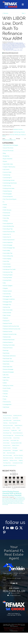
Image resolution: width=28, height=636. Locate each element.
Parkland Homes (17, 129)
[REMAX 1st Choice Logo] (10, 1)
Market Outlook (7, 291)
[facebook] (4, 527)
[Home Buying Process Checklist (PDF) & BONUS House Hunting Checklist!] (14, 481)
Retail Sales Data (7, 366)
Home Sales (6, 440)
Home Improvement (9, 239)
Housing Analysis (7, 274)
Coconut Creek (7, 172)
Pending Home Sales (9, 345)
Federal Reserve (7, 191)
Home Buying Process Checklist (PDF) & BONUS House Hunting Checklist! (11, 493)
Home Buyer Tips (8, 229)
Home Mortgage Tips (9, 247)
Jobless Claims (15, 445)
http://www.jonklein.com (9, 140)
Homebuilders (7, 266)
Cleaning (5, 423)
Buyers (5, 161)
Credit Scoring (7, 185)
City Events (6, 169)
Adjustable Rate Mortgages (12, 42)
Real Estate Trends (8, 361)
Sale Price (5, 380)
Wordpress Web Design (17, 630)
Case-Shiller (15, 418)
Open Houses (7, 315)
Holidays (5, 220)
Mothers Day (6, 307)
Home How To (7, 234)
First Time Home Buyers (9, 199)
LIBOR (21, 50)
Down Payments (13, 423)
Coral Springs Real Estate (10, 183)
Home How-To (7, 237)
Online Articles (7, 312)
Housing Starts (7, 280)
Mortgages (15, 450)
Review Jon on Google (14, 578)
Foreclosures (6, 212)
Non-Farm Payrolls (18, 455)
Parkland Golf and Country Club (14, 46)
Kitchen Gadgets (7, 285)
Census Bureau (16, 420)
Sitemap (5, 627)
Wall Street (6, 407)
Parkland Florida (15, 45)
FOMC (5, 207)
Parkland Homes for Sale (9, 334)
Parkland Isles (8, 47)
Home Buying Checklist (12, 500)
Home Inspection (8, 242)
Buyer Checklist (19, 498)
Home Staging (7, 258)
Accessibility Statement (19, 627)
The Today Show (7, 462)
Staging (21, 460)
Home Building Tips (8, 226)
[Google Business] (16, 527)
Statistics (5, 391)
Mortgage (14, 448)
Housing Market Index (16, 443)
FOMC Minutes (7, 210)
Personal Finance (8, 347)
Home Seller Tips (7, 253)
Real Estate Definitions (9, 355)
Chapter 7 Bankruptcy (9, 166)
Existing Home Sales (8, 188)
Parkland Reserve (15, 47)
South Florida (10, 48)
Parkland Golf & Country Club (11, 326)
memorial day (7, 293)
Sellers (5, 382)
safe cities (5, 374)
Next (23, 13)
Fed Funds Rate (7, 428)
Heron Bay (8, 44)
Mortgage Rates (13, 44)
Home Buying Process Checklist (12, 502)
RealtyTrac (5, 460)
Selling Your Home (8, 385)
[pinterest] (4, 532)
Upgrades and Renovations (9, 465)
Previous (5, 13)
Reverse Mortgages (8, 372)
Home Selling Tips (8, 256)
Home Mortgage (7, 245)
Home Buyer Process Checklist (15, 499)
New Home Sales (20, 44)
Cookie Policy (13, 628)
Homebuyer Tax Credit (9, 269)
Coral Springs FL (11, 43)
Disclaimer (6, 630)
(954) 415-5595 (14, 593)
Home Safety (6, 250)
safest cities (6, 377)
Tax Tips (5, 396)
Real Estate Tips (7, 358)
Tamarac (5, 393)
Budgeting (21, 42)
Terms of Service (20, 628)
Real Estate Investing (8, 458)
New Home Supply (7, 455)
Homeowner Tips (8, 272)
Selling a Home (13, 460)
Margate (5, 288)
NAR (4, 453)
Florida (3, 44)
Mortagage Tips (7, 296)
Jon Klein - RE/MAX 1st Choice (16, 573)
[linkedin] (7, 527)
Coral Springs (5, 43)
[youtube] (12, 527)
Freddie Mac (14, 430)
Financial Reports (8, 196)
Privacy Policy (7, 628)
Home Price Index (7, 438)
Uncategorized (7, 404)
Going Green (6, 215)
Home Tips (6, 261)
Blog (4, 153)
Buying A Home (7, 418)
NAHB (21, 450)
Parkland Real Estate (8, 339)
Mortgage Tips (7, 304)
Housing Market (7, 277)
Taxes (4, 399)
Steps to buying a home (15, 503)
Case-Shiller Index (8, 164)
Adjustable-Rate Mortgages (11, 50)
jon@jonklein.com (15, 595)
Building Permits (17, 415)
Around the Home (7, 415)
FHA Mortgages (7, 193)
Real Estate (6, 353)
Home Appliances (8, 223)
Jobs (4, 283)
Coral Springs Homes (19, 43)
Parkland (4, 45)
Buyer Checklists (7, 158)
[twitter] (21, 527)
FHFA (13, 428)
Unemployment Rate (18, 462)
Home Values (6, 264)
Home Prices (16, 438)
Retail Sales (6, 364)
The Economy (7, 401)
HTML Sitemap (11, 627)
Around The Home (8, 148)
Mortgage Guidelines (9, 299)
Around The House (8, 150)
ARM (18, 50)
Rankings (5, 350)
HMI (20, 430)
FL (24, 43)
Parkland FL (8, 45)
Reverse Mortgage (8, 369)
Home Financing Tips (9, 231)
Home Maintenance (17, 433)
